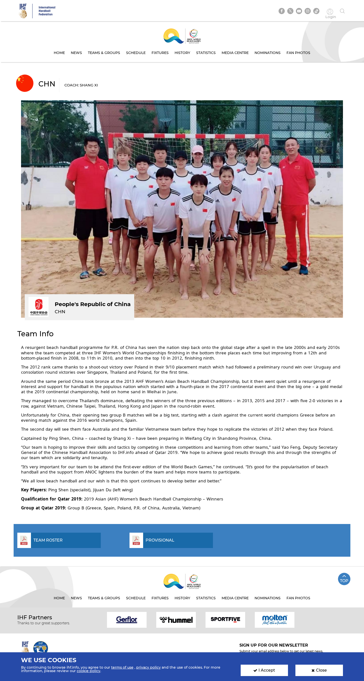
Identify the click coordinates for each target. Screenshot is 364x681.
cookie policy (88, 671)
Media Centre (235, 53)
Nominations (268, 53)
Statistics (206, 53)
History (182, 53)
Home (59, 53)
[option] (127, 619)
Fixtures (160, 53)
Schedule (136, 53)
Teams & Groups (104, 53)
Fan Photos (298, 53)
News (76, 53)
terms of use (122, 667)
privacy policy (148, 667)
